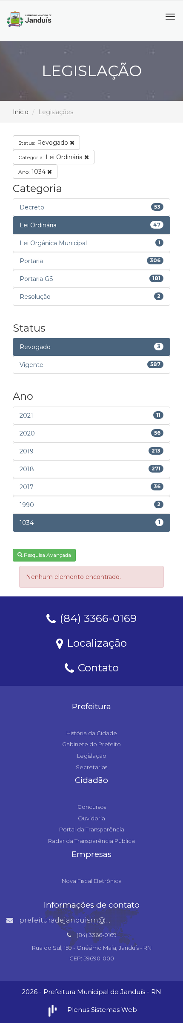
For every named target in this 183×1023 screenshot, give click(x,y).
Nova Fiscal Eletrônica (92, 880)
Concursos (91, 806)
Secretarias (91, 767)
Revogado (44, 142)
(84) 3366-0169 (97, 618)
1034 (32, 171)
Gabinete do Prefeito (91, 744)
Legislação (91, 755)
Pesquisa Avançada (47, 555)
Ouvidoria (91, 818)
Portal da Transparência (91, 829)
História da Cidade (91, 733)
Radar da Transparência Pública (91, 840)
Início (21, 112)
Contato (97, 667)
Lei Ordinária (51, 157)
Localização (95, 642)
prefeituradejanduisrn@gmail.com (80, 920)
